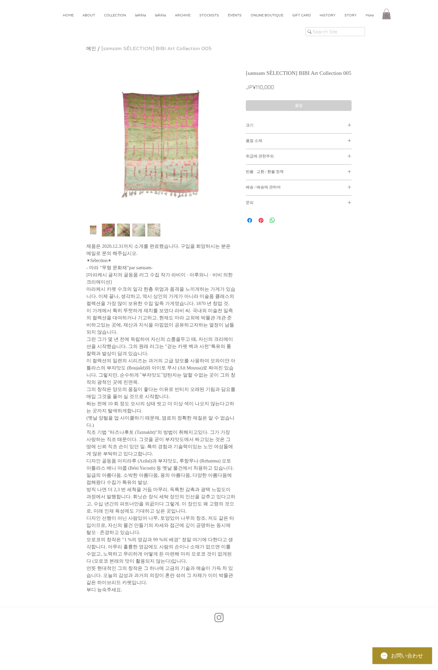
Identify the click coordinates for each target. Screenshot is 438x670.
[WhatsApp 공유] (272, 220)
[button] (386, 14)
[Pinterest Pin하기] (261, 220)
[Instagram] (219, 617)
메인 (91, 48)
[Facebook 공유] (249, 220)
